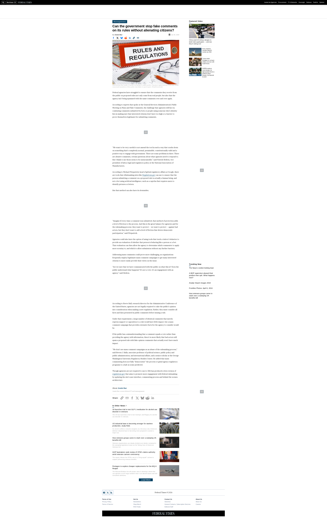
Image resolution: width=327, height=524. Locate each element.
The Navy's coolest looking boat (201, 268)
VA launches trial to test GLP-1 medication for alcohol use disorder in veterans (134, 411)
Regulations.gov (148, 175)
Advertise (168, 502)
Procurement (282, 2)
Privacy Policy (106, 502)
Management (120, 22)
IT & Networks (292, 2)
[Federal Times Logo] (25, 2)
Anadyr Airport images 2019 (200, 283)
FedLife (315, 2)
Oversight (302, 2)
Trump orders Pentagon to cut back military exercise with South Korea (208, 61)
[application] (202, 31)
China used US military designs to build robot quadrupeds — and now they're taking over (200, 42)
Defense (309, 2)
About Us (199, 502)
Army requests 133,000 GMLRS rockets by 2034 (207, 50)
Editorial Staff (169, 507)
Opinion (321, 2)
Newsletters (137, 502)
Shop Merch (137, 504)
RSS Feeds (137, 507)
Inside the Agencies (270, 2)
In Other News (118, 406)
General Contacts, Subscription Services (177, 504)
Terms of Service (107, 504)
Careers (198, 504)
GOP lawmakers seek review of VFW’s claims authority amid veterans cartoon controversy (133, 453)
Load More (146, 480)
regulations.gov (118, 374)
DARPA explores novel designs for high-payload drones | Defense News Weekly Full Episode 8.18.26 (208, 72)
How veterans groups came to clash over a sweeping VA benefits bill (134, 439)
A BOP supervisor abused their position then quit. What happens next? (202, 275)
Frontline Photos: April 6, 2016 (201, 288)
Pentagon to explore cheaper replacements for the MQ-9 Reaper (134, 467)
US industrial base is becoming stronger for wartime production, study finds (132, 425)
